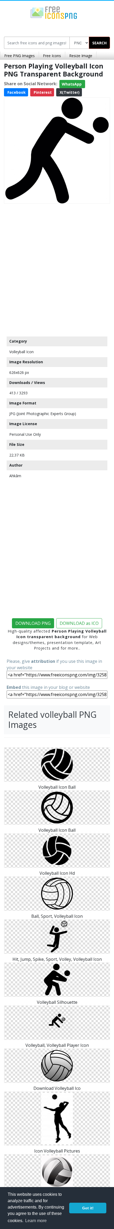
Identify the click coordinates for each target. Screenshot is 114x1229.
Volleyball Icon (21, 351)
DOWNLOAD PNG (33, 623)
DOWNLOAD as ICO (79, 623)
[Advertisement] (57, 269)
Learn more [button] (36, 1220)
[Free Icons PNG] (53, 12)
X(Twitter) (69, 92)
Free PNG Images (19, 55)
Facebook (16, 92)
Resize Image (80, 55)
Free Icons (52, 55)
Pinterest (42, 92)
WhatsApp (72, 84)
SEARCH (99, 42)
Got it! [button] (88, 1208)
